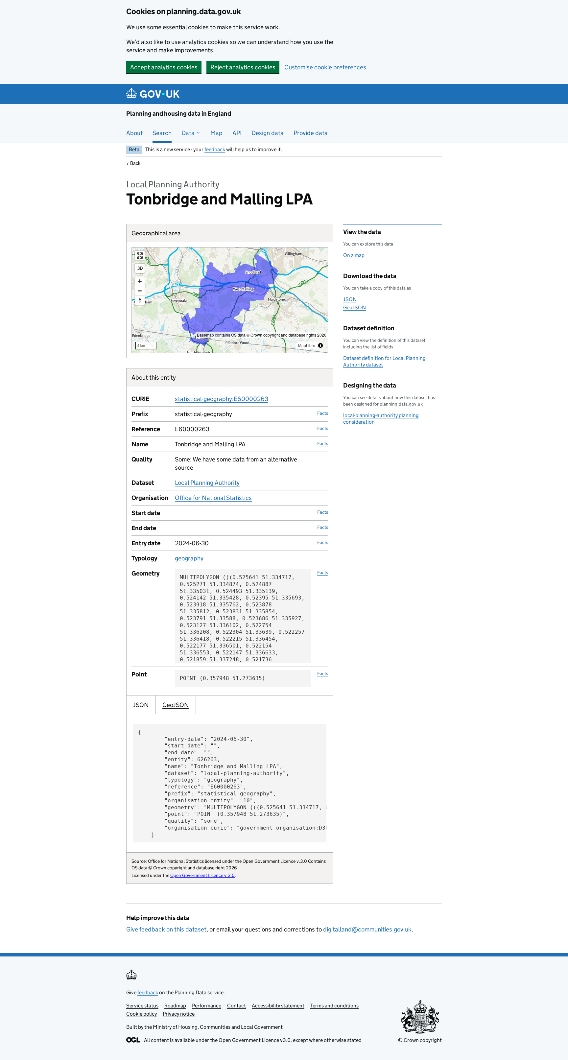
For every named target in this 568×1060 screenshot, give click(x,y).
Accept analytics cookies (164, 67)
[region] (230, 300)
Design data (267, 133)
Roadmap (175, 1005)
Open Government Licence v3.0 (255, 1040)
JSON (350, 299)
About (134, 133)
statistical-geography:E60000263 (221, 399)
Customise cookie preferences (325, 67)
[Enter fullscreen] (140, 255)
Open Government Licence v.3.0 (202, 875)
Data (188, 133)
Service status (142, 1005)
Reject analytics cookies (242, 67)
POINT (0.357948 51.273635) (222, 678)
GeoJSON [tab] (175, 705)
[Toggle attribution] (320, 345)
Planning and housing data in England (178, 113)
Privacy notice (179, 1014)
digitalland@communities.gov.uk (367, 929)
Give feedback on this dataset (166, 929)
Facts (322, 413)
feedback (214, 149)
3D (140, 268)
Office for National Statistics (213, 498)
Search (162, 133)
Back (135, 163)
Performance (206, 1005)
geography (189, 558)
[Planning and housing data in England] (154, 94)
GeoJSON (354, 307)
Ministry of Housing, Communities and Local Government (218, 1027)
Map (216, 133)
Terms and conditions (334, 1005)
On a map (354, 255)
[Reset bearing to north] (140, 300)
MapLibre (306, 345)
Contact (236, 1005)
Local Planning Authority (207, 482)
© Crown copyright (420, 1040)
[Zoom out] (140, 290)
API (237, 133)
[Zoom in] (140, 281)
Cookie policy (141, 1014)
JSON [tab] (141, 705)
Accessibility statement (278, 1005)
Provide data (311, 133)
